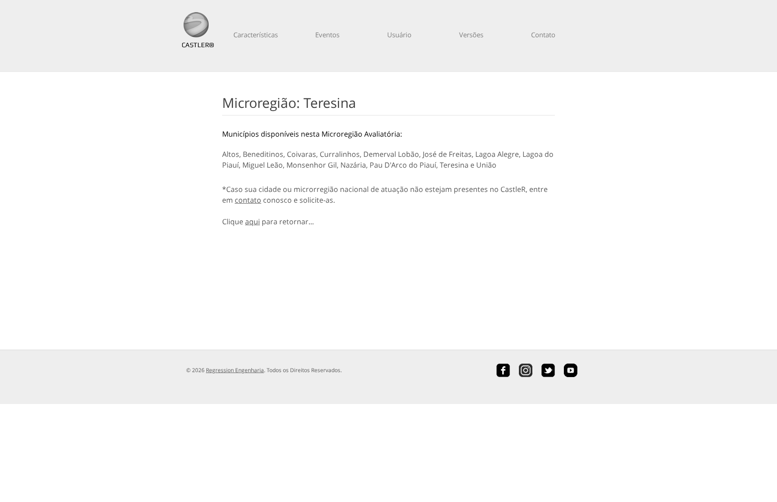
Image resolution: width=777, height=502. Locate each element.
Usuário (399, 34)
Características (255, 34)
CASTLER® (196, 45)
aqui (252, 222)
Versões (471, 34)
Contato (543, 34)
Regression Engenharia (235, 370)
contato (248, 200)
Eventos (327, 34)
